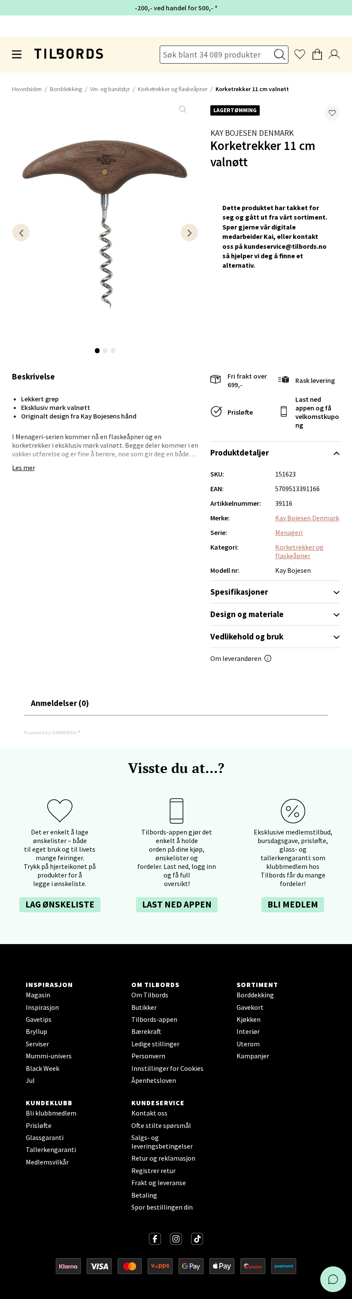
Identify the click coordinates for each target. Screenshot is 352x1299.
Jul (30, 1080)
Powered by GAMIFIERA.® (52, 732)
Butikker (144, 1007)
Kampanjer (253, 1055)
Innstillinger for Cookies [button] (167, 1068)
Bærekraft (146, 1031)
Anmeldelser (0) (60, 703)
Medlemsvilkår (47, 1162)
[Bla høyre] (189, 232)
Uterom (248, 1043)
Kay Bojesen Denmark (252, 133)
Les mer (23, 467)
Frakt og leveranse (158, 1182)
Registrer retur (153, 1170)
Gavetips (39, 1019)
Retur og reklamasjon (163, 1158)
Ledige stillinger (155, 1043)
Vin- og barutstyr (110, 89)
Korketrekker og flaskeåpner (172, 89)
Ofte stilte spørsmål (161, 1125)
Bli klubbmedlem (51, 1113)
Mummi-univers (49, 1055)
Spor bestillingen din (162, 1207)
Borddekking (66, 89)
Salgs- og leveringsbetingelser (162, 1141)
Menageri (289, 532)
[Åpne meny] (17, 54)
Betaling (144, 1195)
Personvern (148, 1055)
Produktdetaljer (239, 452)
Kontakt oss (149, 1113)
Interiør (248, 1031)
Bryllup (36, 1031)
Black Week (42, 1068)
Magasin (38, 994)
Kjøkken (249, 1019)
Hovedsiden (27, 89)
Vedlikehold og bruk (246, 636)
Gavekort (250, 1007)
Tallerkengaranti (51, 1149)
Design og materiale (247, 614)
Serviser (37, 1043)
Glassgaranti (45, 1137)
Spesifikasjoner (239, 592)
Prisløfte (240, 412)
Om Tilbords (149, 994)
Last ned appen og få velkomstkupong (317, 412)
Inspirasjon (42, 1007)
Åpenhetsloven (153, 1080)
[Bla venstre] (21, 232)
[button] (332, 113)
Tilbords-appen (154, 1019)
